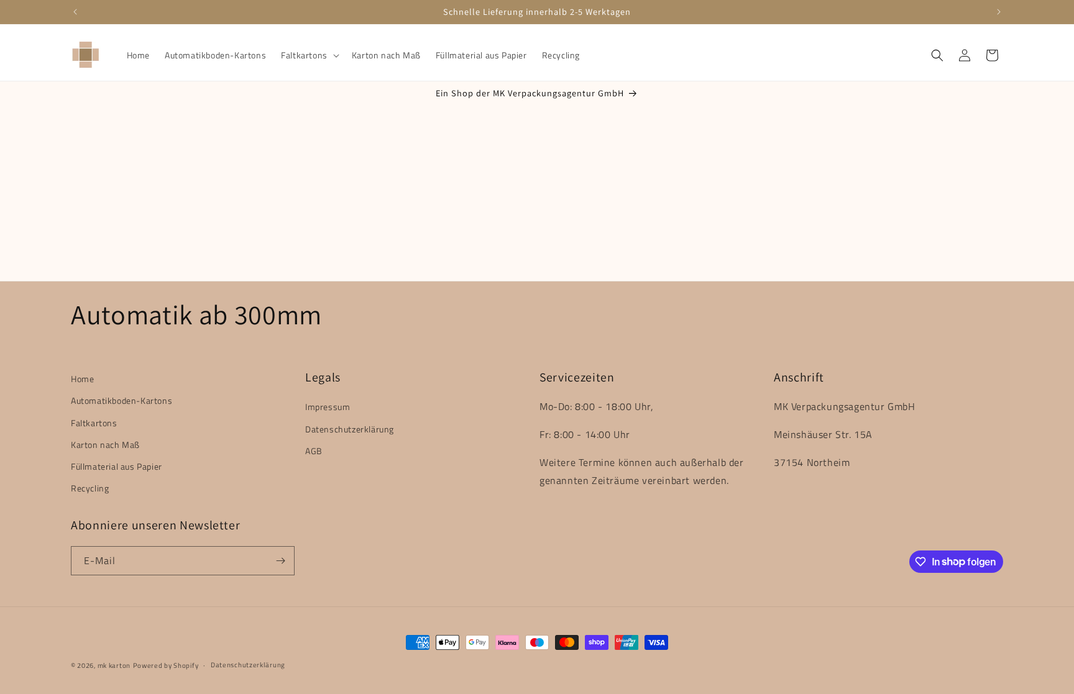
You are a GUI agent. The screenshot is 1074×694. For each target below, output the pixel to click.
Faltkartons (94, 422)
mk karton (114, 665)
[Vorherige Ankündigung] (75, 12)
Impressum (327, 406)
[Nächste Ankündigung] (998, 12)
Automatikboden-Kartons (121, 400)
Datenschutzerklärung (349, 429)
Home (82, 378)
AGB (314, 450)
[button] (308, 55)
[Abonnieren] (280, 560)
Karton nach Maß (105, 444)
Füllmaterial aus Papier (116, 466)
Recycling (90, 488)
